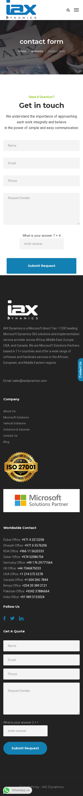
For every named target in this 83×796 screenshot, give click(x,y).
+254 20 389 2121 (34, 585)
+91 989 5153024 (32, 597)
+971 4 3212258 (32, 539)
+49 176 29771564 (39, 562)
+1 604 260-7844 (36, 580)
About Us (9, 411)
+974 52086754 (32, 557)
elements (37, 51)
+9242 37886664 (37, 591)
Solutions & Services (16, 429)
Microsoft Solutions (16, 417)
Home (22, 51)
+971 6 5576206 (35, 545)
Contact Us (10, 435)
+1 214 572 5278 (31, 574)
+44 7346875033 (29, 568)
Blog (6, 441)
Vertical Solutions (14, 423)
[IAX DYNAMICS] (21, 10)
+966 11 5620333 (31, 551)
